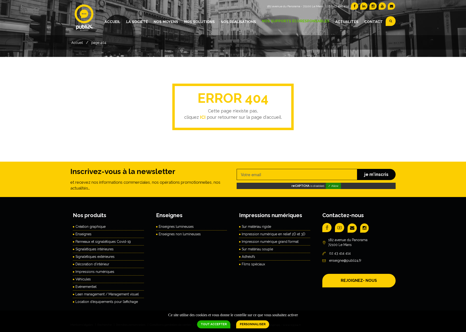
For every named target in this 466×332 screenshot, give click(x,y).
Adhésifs (248, 257)
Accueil (112, 22)
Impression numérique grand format (270, 242)
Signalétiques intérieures (94, 249)
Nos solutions (199, 22)
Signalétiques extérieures (95, 257)
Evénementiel (86, 287)
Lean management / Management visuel (107, 294)
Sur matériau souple (257, 249)
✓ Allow (333, 186)
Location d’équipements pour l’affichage (106, 302)
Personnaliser (253, 324)
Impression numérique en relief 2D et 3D (273, 234)
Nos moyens (166, 22)
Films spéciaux (253, 264)
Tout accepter (214, 324)
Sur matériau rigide (256, 227)
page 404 (98, 43)
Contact (373, 22)
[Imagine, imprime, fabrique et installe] (84, 20)
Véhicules (83, 279)
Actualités (346, 22)
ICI (203, 117)
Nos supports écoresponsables (295, 21)
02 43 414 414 (338, 6)
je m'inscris (376, 174)
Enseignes (83, 234)
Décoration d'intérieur (92, 264)
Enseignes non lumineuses (180, 234)
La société (137, 22)
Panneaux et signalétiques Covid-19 (103, 242)
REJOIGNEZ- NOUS (359, 280)
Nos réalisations (238, 22)
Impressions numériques (94, 272)
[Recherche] (391, 21)
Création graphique (90, 227)
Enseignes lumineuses (176, 227)
